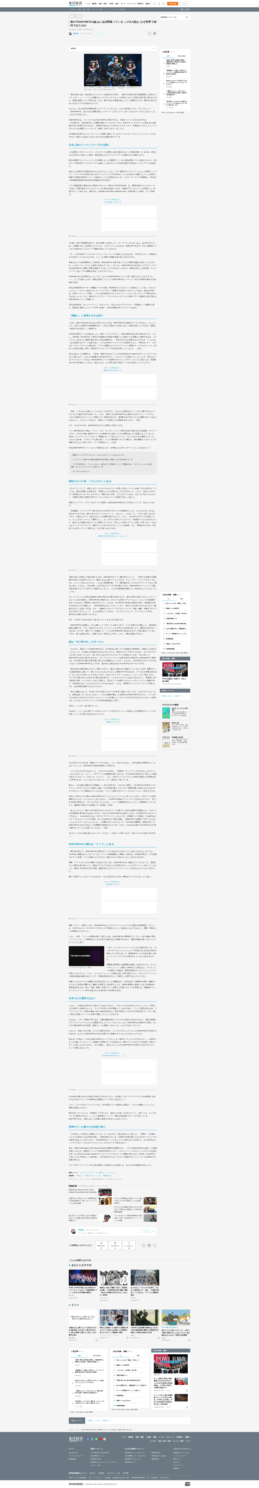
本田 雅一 (76, 33)
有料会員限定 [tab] (182, 56)
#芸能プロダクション (91, 1175)
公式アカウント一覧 (113, 1473)
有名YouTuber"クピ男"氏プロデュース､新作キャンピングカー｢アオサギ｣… (177, 82)
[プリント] (155, 33)
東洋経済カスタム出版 (159, 1456)
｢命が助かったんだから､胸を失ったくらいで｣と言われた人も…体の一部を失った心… (177, 103)
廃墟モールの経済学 (172, 608)
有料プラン (176, 1459)
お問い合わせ (164, 1477)
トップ (87, 3)
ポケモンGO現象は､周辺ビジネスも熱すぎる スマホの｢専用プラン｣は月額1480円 (128, 1200)
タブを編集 (186, 9)
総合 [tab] (168, 56)
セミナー (130, 3)
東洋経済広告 (156, 1452)
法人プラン (176, 1462)
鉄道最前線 (169, 639)
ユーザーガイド (178, 1465)
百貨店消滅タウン (172, 618)
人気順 (111, 3)
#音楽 (78, 1175)
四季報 (139, 3)
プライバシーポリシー (95, 1477)
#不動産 (164, 696)
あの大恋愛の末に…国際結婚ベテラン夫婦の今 (177, 628)
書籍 (147, 3)
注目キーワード (167, 690)
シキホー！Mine (96, 1465)
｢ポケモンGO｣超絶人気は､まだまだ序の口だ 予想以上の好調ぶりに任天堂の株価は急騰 (128, 1209)
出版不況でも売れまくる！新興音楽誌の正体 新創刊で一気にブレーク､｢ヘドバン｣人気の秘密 (83, 1200)
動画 (116, 3)
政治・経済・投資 (84, 9)
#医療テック (179, 696)
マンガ (123, 3)
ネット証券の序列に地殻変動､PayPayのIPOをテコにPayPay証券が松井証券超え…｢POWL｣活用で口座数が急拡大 (163, 1383)
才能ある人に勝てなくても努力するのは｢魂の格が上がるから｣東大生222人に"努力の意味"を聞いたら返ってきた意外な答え (83, 1331)
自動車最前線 (170, 649)
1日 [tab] (168, 599)
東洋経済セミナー (130, 1462)
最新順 (94, 3)
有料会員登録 (172, 3)
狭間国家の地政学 (177, 737)
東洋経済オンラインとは (168, 17)
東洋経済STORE (96, 1459)
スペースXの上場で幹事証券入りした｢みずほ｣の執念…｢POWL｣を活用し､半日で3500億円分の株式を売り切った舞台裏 (163, 1399)
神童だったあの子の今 (173, 644)
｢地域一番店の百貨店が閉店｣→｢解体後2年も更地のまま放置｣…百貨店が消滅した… (176, 61)
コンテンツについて (179, 1456)
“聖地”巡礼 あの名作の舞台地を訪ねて (177, 623)
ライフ (107, 9)
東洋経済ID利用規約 (138, 1477)
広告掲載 (125, 1473)
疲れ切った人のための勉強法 (180, 709)
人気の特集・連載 (169, 595)
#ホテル (170, 696)
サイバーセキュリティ (76, 1456)
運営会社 (92, 1473)
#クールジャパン (86, 1172)
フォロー (97, 33)
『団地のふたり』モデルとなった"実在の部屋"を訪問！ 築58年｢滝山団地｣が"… (176, 92)
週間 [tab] (181, 599)
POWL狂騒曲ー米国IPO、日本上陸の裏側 (174, 680)
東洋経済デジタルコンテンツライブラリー (104, 1462)
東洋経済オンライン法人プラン (135, 1452)
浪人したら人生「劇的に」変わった (177, 603)
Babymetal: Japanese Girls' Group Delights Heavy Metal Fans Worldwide (83, 1191)
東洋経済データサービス (133, 1459)
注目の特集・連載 (168, 658)
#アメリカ (110, 1172)
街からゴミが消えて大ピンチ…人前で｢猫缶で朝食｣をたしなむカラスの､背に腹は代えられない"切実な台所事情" (176, 1332)
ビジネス (73, 9)
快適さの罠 (175, 723)
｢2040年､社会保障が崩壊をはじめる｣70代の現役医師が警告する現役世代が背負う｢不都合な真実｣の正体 (145, 1330)
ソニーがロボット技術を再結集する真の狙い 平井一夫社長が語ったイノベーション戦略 (128, 1218)
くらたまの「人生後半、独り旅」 (177, 613)
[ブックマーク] (150, 33)
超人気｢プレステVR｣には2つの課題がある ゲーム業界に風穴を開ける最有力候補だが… (83, 1218)
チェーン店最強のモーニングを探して (177, 633)
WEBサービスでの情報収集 (77, 1477)
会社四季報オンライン (98, 1456)
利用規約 (176, 1468)
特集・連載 (103, 3)
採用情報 (101, 1473)
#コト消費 (99, 1172)
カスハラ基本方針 (152, 1477)
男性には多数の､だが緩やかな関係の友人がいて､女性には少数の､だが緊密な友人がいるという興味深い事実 (114, 1330)
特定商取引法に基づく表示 (121, 1477)
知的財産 (107, 1477)
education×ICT (73, 1452)
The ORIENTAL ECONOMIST (100, 1452)
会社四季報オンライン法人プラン (135, 1456)
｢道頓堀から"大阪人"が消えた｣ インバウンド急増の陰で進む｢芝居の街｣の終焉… (176, 72)
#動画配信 (106, 1175)
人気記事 (165, 52)
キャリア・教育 (97, 9)
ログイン (184, 3)
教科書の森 (155, 1459)
